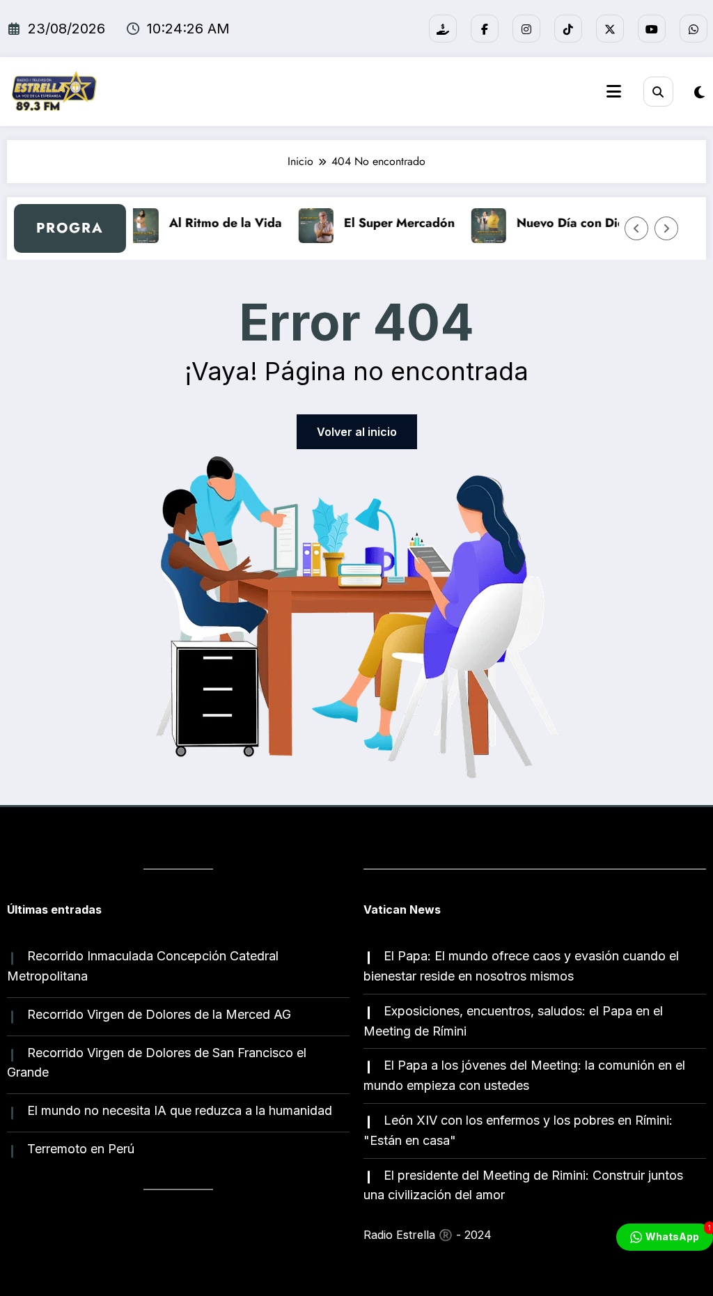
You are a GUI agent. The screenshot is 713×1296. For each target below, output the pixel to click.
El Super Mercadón (391, 223)
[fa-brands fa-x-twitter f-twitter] (610, 28)
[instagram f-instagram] (526, 28)
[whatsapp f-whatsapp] (693, 28)
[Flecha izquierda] (636, 228)
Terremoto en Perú (80, 1148)
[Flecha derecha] (666, 228)
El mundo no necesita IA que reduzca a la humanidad (179, 1110)
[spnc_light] (699, 92)
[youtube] (652, 28)
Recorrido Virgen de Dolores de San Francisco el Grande (156, 1062)
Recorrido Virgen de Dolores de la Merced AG (159, 1014)
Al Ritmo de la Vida (218, 223)
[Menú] (613, 92)
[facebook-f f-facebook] (485, 28)
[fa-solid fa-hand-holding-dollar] (443, 28)
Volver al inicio (357, 432)
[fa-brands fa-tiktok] (568, 28)
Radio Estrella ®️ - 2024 (427, 1235)
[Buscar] (658, 92)
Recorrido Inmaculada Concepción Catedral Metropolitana (143, 965)
